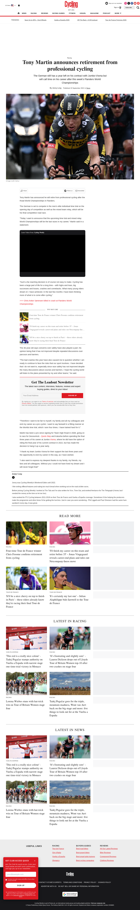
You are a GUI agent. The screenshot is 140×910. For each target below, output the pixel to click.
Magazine (94, 13)
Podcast (106, 13)
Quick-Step (46, 436)
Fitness (72, 13)
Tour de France (58, 849)
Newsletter (81, 191)
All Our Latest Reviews (109, 849)
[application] (52, 253)
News (24, 13)
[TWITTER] (14, 477)
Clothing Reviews (107, 860)
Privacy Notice (26, 403)
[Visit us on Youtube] (135, 3)
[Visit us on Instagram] (125, 3)
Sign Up (20, 885)
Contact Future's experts (50, 882)
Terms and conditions (72, 882)
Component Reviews (108, 857)
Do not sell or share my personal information (78, 886)
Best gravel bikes (82, 853)
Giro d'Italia (56, 853)
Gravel (83, 13)
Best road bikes (82, 849)
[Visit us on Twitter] (128, 3)
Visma (53, 439)
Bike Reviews (105, 853)
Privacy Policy (28, 893)
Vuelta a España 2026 (61, 20)
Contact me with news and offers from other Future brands (21, 879)
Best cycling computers (85, 860)
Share (25, 191)
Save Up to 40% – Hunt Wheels (35, 20)
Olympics (56, 860)
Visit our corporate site (98, 903)
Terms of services (48, 401)
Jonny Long (56, 88)
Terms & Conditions (18, 895)
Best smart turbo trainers (85, 857)
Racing (34, 13)
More (117, 13)
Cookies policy (104, 882)
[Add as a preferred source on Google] (70, 894)
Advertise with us (48, 886)
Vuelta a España (58, 857)
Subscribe (128, 7)
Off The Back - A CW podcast (87, 20)
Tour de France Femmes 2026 (115, 20)
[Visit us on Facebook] (132, 3)
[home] (19, 13)
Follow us (70, 191)
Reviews (44, 13)
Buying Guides (58, 13)
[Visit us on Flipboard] (138, 3)
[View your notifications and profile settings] (19, 5)
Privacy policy (90, 882)
